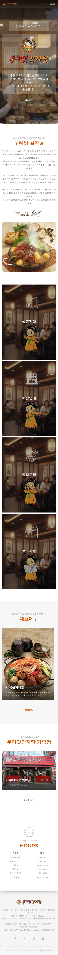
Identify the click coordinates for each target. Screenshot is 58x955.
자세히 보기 (29, 800)
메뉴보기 (29, 100)
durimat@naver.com (29, 927)
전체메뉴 (29, 710)
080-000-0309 (17, 924)
